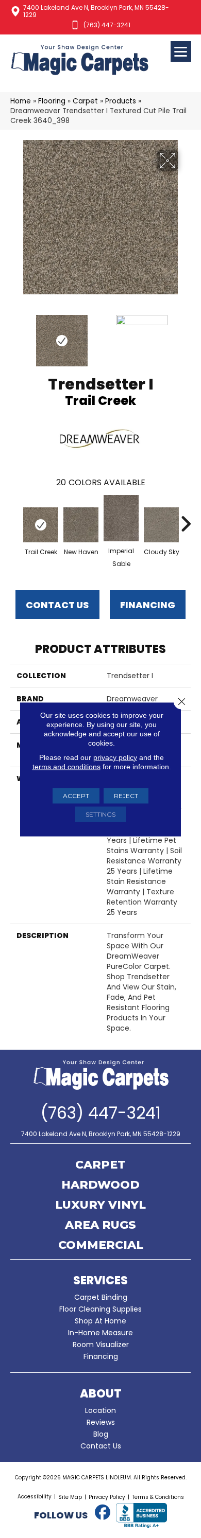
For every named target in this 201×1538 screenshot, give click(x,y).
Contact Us (57, 604)
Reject (126, 795)
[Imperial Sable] (121, 518)
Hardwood (100, 1185)
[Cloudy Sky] (161, 525)
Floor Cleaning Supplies (100, 1309)
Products (120, 101)
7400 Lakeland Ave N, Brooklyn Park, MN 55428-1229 (96, 11)
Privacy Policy (107, 1497)
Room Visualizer (101, 1344)
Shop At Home (100, 1321)
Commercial (100, 1246)
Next (185, 335)
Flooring (51, 101)
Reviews (101, 1422)
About (101, 1394)
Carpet (85, 101)
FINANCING (147, 604)
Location (100, 1410)
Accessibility (35, 1496)
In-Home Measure (100, 1333)
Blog (100, 1434)
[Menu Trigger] (181, 51)
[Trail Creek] (41, 525)
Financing (100, 1356)
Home (20, 101)
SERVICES (100, 1280)
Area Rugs (100, 1225)
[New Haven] (81, 525)
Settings (100, 814)
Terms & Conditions (158, 1497)
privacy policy (115, 757)
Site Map (70, 1497)
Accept (76, 795)
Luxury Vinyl (100, 1205)
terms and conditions (66, 766)
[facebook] (102, 1513)
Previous (15, 335)
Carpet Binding (100, 1297)
